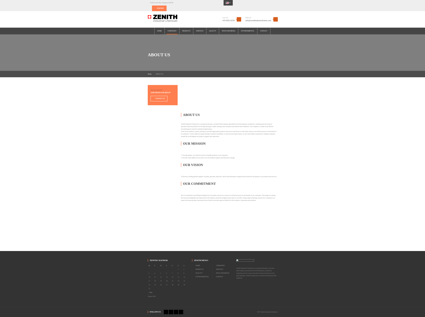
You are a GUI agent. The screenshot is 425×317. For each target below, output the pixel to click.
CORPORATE (220, 265)
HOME (198, 265)
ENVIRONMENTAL (202, 277)
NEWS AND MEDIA (222, 273)
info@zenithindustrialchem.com (258, 20)
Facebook (251, 3)
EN (230, 2)
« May (150, 292)
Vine (262, 3)
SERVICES (219, 269)
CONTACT (219, 277)
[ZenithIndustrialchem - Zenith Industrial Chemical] (163, 18)
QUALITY (199, 273)
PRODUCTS (200, 269)
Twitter (255, 3)
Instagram (259, 3)
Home (150, 74)
